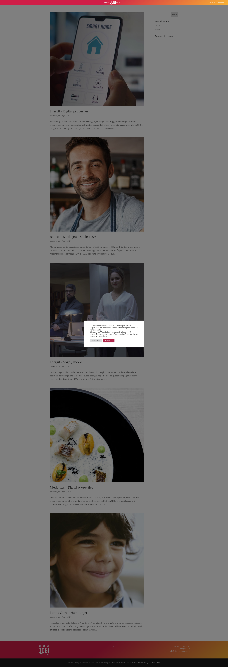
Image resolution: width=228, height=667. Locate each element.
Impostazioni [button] (95, 340)
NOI (211, 3)
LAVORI (221, 3)
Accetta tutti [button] (108, 340)
